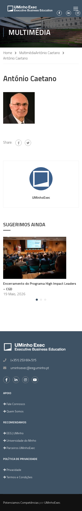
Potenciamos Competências (21, 502)
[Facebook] (18, 143)
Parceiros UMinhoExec (21, 448)
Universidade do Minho (21, 440)
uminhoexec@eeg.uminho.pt (30, 367)
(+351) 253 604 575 (23, 360)
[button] (37, 300)
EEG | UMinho (15, 433)
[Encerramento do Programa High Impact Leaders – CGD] (34, 257)
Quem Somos (15, 411)
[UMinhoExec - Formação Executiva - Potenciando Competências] (30, 8)
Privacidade (14, 469)
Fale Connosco (16, 404)
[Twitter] (28, 143)
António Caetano (47, 53)
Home (7, 53)
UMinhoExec (41, 197)
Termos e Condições (19, 477)
